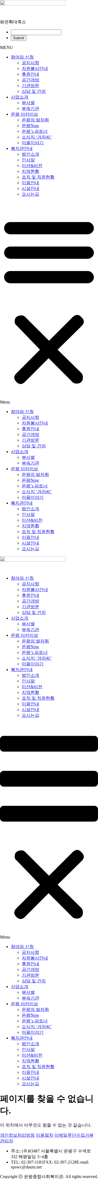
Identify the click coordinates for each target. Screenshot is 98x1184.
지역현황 (30, 171)
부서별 (28, 102)
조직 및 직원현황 (38, 177)
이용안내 (30, 182)
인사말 (28, 160)
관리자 (6, 1141)
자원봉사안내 (35, 68)
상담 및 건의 (34, 91)
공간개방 (30, 80)
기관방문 (30, 85)
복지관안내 (22, 148)
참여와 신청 (22, 57)
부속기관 (30, 108)
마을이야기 (33, 142)
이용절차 (44, 1135)
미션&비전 (32, 165)
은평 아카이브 (24, 114)
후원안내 (30, 74)
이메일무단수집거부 (74, 1135)
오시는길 (30, 194)
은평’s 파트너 (35, 131)
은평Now (30, 125)
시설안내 (30, 188)
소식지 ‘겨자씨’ (37, 137)
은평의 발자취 (35, 120)
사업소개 (19, 97)
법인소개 (30, 154)
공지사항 (30, 62)
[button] (49, 303)
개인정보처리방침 (17, 1135)
